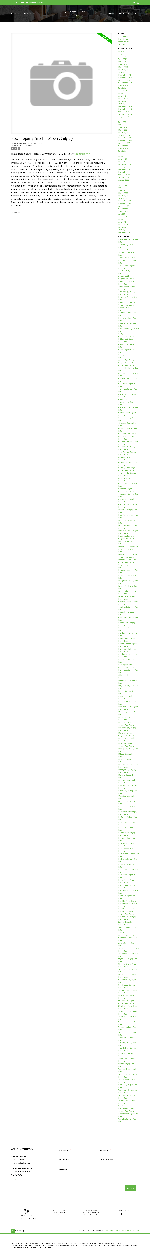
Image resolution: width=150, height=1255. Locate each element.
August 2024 (123, 117)
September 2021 (125, 209)
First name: (64, 1150)
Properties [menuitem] (22, 13)
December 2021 (124, 201)
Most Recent (123, 51)
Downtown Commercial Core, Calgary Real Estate (128, 549)
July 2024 (122, 120)
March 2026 (123, 67)
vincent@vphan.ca (36, 3)
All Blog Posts (124, 36)
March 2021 (123, 225)
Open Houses (123, 42)
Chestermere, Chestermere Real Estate (125, 402)
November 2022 (125, 172)
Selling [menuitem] (110, 13)
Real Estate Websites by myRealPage (126, 1230)
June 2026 (122, 59)
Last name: (104, 1150)
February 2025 (124, 101)
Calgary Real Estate (126, 360)
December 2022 (125, 169)
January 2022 (124, 198)
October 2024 (124, 112)
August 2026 (123, 54)
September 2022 (125, 177)
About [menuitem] (134, 13)
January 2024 (124, 135)
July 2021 (122, 214)
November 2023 (125, 141)
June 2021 (122, 217)
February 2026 (124, 70)
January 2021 (123, 230)
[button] (17, 3)
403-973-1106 (19, 3)
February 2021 (124, 227)
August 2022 (123, 180)
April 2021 (122, 222)
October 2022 (124, 175)
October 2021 (123, 206)
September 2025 (125, 83)
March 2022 (123, 193)
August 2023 (123, 148)
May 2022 (122, 188)
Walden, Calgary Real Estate (27, 145)
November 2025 (125, 77)
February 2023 (124, 164)
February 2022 (124, 196)
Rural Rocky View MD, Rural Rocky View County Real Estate (127, 911)
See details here (82, 154)
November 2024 (125, 109)
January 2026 (123, 72)
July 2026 (122, 57)
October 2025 (124, 80)
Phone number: (106, 1159)
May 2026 (122, 62)
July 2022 (122, 183)
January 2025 (123, 104)
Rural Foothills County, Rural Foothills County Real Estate (127, 903)
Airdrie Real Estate (125, 250)
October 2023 (124, 143)
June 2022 (122, 185)
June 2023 (122, 154)
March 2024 (123, 130)
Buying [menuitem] (33, 13)
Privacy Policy (108, 1230)
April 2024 (122, 127)
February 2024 (124, 133)
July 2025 (122, 88)
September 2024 (125, 114)
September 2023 (125, 146)
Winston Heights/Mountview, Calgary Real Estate (126, 1108)
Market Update (122, 13)
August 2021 (123, 211)
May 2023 (122, 156)
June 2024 (122, 122)
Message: (63, 1169)
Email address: (65, 1159)
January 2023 (124, 167)
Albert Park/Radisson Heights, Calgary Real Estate (127, 260)
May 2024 (122, 125)
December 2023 (125, 138)
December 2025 (125, 75)
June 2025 (122, 91)
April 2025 (122, 96)
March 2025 (123, 99)
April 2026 (122, 64)
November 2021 (124, 204)
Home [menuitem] (13, 13)
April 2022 (122, 190)
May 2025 (122, 93)
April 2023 (122, 159)
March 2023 (123, 162)
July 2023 (122, 151)
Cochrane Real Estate (127, 434)
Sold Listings (123, 44)
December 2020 (125, 232)
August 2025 (123, 85)
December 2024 (125, 106)
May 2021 (122, 219)
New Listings (123, 39)
